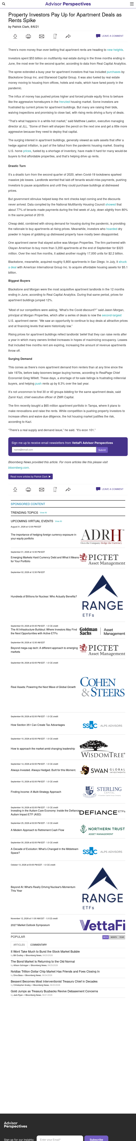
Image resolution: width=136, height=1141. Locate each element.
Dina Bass (18, 975)
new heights (115, 49)
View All (43, 512)
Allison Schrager (20, 965)
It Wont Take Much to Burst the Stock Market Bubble (45, 951)
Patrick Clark (20, 26)
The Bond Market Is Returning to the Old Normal (43, 961)
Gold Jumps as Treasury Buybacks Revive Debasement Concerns (54, 991)
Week (105, 937)
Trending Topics (24, 512)
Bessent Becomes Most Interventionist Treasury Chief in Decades (54, 981)
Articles (19, 944)
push (38, 383)
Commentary (38, 944)
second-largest (112, 315)
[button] (15, 36)
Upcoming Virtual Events (32, 521)
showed (110, 204)
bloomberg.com (18, 467)
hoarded (111, 228)
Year (121, 937)
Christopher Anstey (22, 985)
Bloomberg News (33, 955)
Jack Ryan (18, 994)
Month (114, 937)
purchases (114, 71)
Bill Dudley (18, 955)
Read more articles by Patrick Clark (29, 476)
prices (27, 151)
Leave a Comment (112, 35)
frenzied (64, 101)
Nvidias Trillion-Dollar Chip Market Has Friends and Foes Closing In (55, 971)
